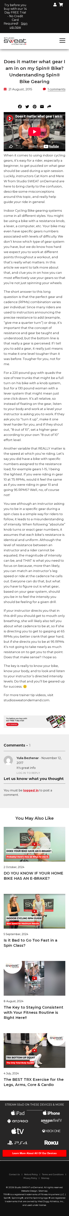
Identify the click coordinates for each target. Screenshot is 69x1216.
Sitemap (45, 1178)
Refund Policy (31, 1174)
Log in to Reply (28, 773)
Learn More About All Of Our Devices (34, 1153)
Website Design (29, 1190)
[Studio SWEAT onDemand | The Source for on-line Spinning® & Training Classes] (15, 41)
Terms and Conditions (53, 1174)
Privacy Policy (30, 1178)
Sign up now (19, 25)
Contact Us (14, 1174)
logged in (31, 790)
